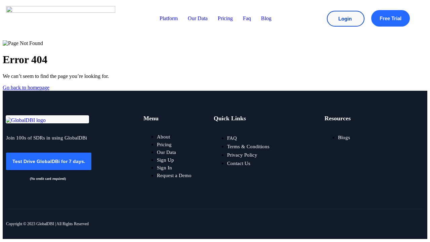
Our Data (198, 18)
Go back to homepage (26, 87)
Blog (266, 18)
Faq (247, 18)
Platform (169, 18)
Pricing (225, 18)
